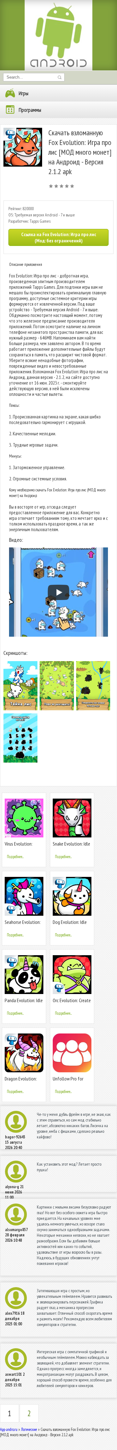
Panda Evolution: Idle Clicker (24, 1003)
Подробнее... (15, 856)
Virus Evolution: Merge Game (18, 846)
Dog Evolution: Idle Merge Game (70, 924)
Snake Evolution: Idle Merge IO (71, 846)
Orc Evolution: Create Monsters (72, 1003)
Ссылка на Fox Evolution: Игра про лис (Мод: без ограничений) (58, 237)
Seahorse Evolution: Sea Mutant (23, 924)
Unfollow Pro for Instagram (68, 1081)
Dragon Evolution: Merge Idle (21, 1081)
